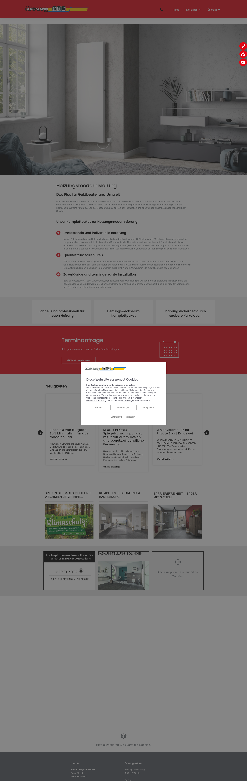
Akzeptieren (148, 407)
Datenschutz (116, 416)
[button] (243, 46)
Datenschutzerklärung (96, 400)
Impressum (130, 416)
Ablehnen (98, 407)
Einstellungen (123, 407)
